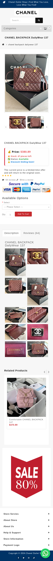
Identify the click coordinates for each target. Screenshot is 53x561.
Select (7, 202)
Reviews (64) (31, 233)
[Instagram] (29, 558)
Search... (39, 20)
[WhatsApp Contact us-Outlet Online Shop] (45, 553)
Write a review (26, 180)
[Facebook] (18, 558)
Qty (4, 214)
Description (11, 233)
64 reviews (11, 180)
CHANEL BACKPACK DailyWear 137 (19, 244)
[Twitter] (23, 558)
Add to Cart (23, 214)
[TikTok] (34, 558)
